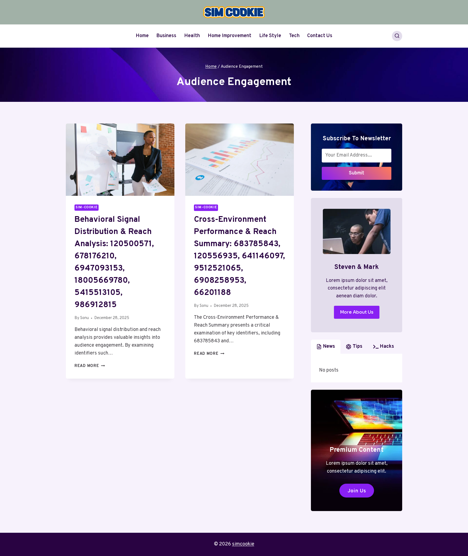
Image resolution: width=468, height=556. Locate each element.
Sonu (84, 318)
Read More (89, 366)
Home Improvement (229, 36)
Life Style (270, 36)
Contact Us (319, 36)
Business (166, 36)
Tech (294, 36)
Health (192, 36)
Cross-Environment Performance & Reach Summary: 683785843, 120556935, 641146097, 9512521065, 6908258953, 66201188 (239, 256)
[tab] (325, 347)
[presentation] (120, 159)
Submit (356, 173)
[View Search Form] (397, 36)
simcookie (243, 544)
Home (142, 36)
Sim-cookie (87, 207)
